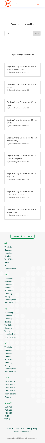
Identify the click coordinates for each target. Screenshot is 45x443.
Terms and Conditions (22, 432)
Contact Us (20, 429)
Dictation (7, 397)
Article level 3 (9, 388)
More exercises (10, 303)
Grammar (8, 250)
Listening (8, 253)
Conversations (10, 394)
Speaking (8, 262)
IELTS (6, 416)
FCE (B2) (8, 413)
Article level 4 (9, 391)
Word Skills (8, 259)
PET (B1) (8, 410)
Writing (7, 265)
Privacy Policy (32, 429)
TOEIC (7, 419)
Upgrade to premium (22, 236)
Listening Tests (10, 268)
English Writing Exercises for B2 (18, 72)
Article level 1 (9, 382)
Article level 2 (9, 385)
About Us (10, 429)
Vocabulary (8, 247)
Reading (7, 256)
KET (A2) (8, 407)
